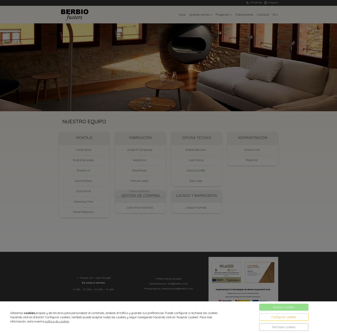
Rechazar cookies (283, 327)
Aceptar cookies (283, 307)
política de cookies (57, 321)
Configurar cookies (283, 317)
